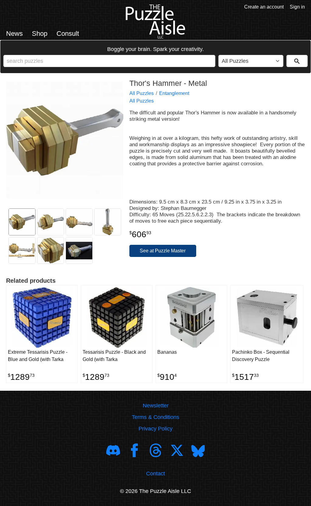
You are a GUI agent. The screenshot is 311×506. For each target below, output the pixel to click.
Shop (39, 33)
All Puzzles (141, 93)
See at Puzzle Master (163, 250)
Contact (155, 474)
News (14, 33)
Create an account (264, 6)
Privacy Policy (155, 429)
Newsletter (156, 406)
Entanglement (174, 93)
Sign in (297, 6)
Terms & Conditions (155, 417)
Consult (67, 33)
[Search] (297, 61)
